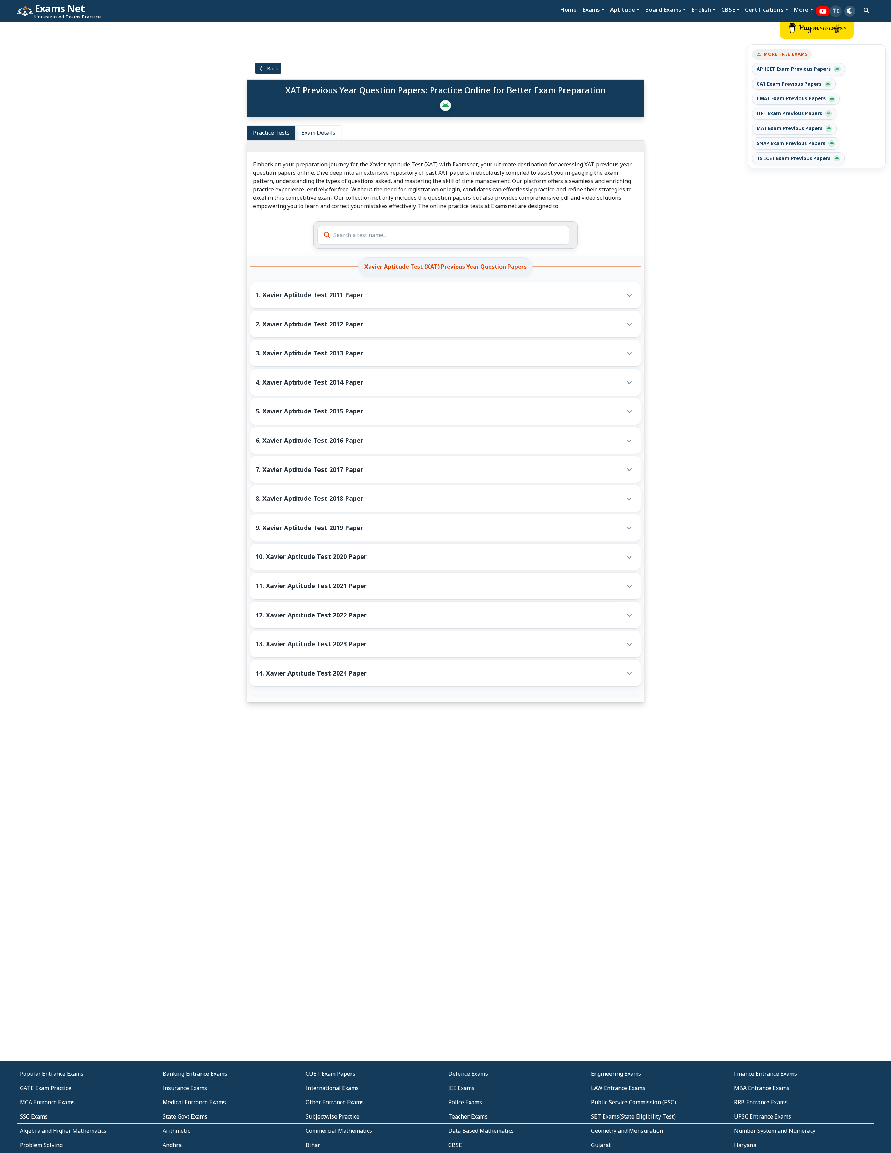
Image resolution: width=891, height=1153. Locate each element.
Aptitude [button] (622, 10)
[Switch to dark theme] (850, 11)
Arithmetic (176, 1131)
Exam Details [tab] (318, 132)
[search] (866, 10)
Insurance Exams (185, 1088)
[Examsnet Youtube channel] (823, 11)
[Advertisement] (74, 127)
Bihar (313, 1145)
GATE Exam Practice (45, 1088)
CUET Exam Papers (330, 1073)
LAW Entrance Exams (618, 1088)
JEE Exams (461, 1088)
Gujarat (601, 1145)
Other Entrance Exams (335, 1102)
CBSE (455, 1145)
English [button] (701, 10)
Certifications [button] (764, 10)
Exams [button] (591, 10)
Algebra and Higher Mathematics (63, 1131)
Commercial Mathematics (339, 1131)
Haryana (745, 1145)
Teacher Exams (468, 1116)
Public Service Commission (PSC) (633, 1102)
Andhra (172, 1145)
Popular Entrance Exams (52, 1073)
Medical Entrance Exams (194, 1102)
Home (568, 10)
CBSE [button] (728, 10)
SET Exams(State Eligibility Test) (633, 1116)
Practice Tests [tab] (271, 132)
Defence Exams (468, 1073)
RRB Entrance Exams (761, 1102)
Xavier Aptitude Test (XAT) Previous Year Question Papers (445, 266)
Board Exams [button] (663, 10)
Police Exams (465, 1102)
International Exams (332, 1088)
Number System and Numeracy (774, 1131)
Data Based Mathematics (481, 1131)
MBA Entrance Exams (761, 1088)
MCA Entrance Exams (47, 1102)
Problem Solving (41, 1145)
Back (272, 68)
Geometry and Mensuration (627, 1131)
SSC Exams (34, 1116)
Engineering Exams (616, 1073)
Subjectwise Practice (333, 1116)
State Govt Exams (185, 1116)
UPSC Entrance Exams (762, 1116)
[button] (836, 11)
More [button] (801, 10)
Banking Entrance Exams (195, 1073)
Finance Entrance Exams (765, 1073)
